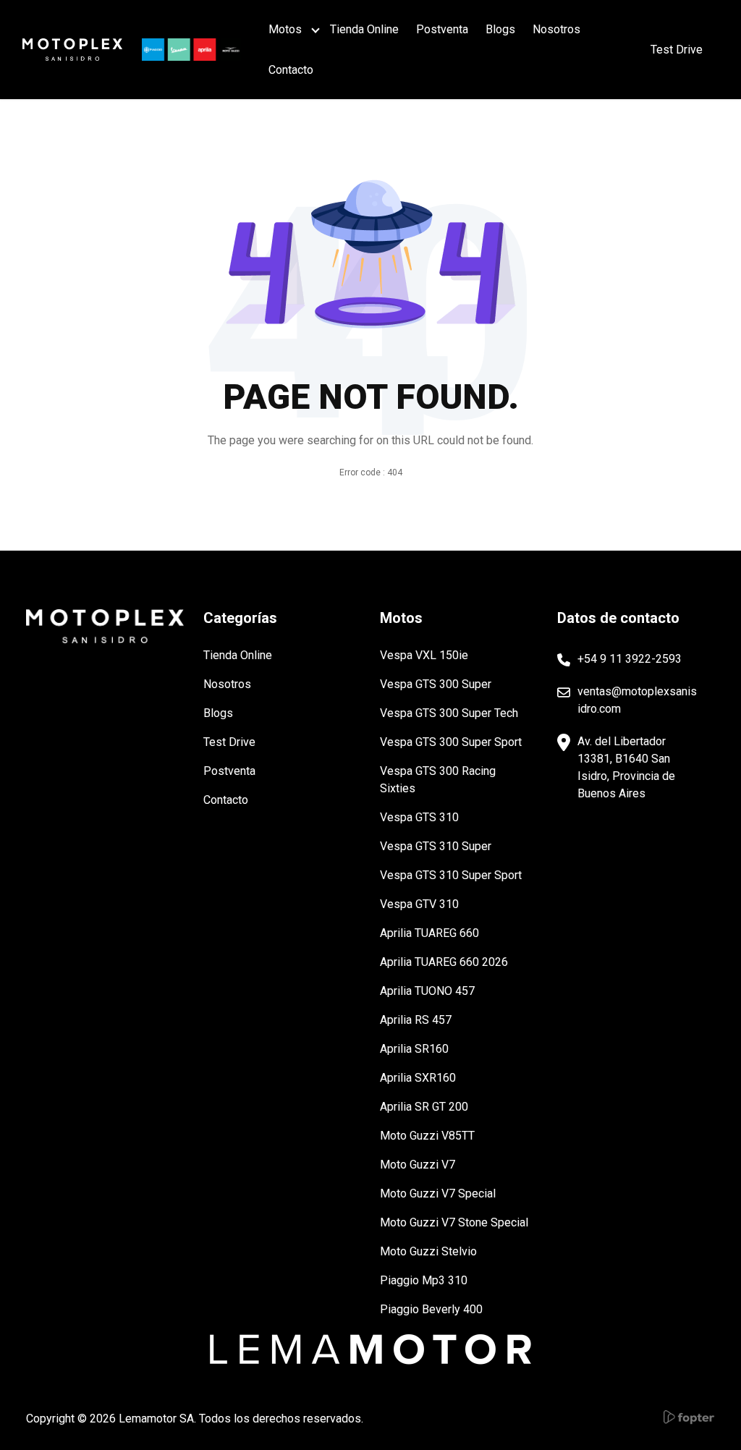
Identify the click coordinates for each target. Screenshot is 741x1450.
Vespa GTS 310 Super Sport (451, 875)
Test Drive (229, 742)
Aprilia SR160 (414, 1049)
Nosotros (556, 29)
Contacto (290, 70)
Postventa (442, 29)
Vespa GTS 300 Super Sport (451, 742)
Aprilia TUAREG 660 (429, 933)
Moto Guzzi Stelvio (428, 1251)
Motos (285, 29)
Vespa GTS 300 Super (435, 684)
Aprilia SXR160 (418, 1078)
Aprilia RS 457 (416, 1020)
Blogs (500, 29)
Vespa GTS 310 (419, 817)
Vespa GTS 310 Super (435, 846)
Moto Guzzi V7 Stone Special (454, 1222)
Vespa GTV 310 (419, 904)
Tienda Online (364, 29)
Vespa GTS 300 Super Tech (449, 713)
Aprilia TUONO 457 (427, 991)
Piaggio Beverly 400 (431, 1309)
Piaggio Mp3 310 (423, 1280)
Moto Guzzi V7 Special (438, 1193)
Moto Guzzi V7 (417, 1164)
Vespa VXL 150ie (424, 655)
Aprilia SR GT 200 (424, 1107)
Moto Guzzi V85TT (427, 1135)
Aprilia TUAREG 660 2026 (444, 962)
